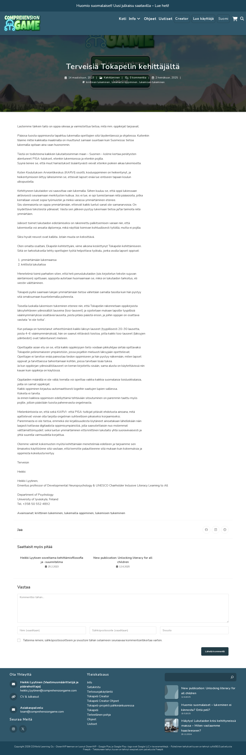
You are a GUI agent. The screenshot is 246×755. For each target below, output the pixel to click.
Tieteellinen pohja (99, 715)
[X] (23, 729)
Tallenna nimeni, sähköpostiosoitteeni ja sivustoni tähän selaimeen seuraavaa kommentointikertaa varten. (92, 640)
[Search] (232, 677)
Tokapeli (92, 710)
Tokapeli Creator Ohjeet (103, 701)
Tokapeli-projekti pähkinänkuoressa (110, 705)
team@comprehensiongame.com (42, 712)
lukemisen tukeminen (152, 82)
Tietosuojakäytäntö (100, 692)
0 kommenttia (138, 77)
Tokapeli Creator (98, 696)
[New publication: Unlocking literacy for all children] (172, 692)
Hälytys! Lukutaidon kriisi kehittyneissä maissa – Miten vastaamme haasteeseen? (208, 726)
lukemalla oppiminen (124, 82)
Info (89, 682)
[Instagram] (13, 729)
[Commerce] (235, 19)
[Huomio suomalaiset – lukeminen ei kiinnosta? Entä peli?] (172, 709)
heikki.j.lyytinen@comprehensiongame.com (48, 690)
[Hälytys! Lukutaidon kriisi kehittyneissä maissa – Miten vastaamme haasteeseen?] (172, 725)
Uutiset (92, 724)
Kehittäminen (112, 77)
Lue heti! (162, 5)
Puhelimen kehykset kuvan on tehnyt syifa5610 (195, 746)
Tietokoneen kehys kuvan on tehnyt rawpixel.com (118, 749)
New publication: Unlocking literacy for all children (122, 560)
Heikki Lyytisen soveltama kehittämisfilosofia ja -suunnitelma (51, 560)
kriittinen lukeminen (98, 82)
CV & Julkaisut (29, 697)
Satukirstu (94, 687)
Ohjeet (91, 719)
